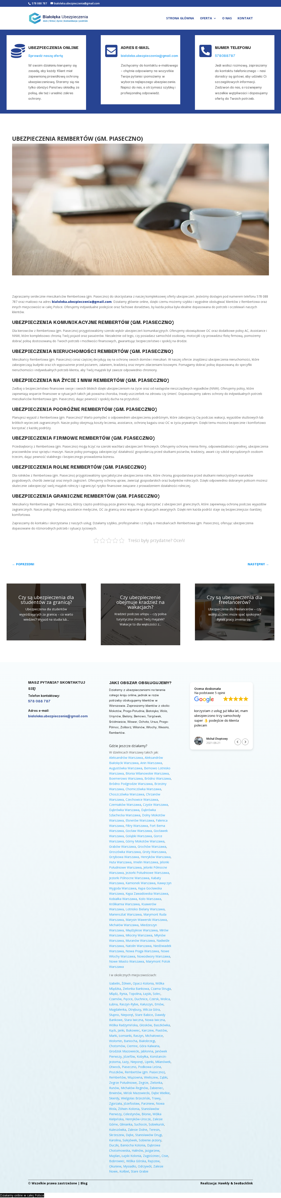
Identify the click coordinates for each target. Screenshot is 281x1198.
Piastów (161, 1030)
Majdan (114, 1156)
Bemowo (140, 716)
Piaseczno (129, 1067)
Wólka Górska (136, 1161)
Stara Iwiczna (133, 1020)
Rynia (123, 994)
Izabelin (114, 983)
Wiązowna (135, 1077)
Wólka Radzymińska (123, 1025)
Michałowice (154, 1036)
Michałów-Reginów (134, 1088)
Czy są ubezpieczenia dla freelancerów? (234, 599)
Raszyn (138, 1036)
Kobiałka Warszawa (123, 899)
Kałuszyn (146, 1004)
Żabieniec (156, 1088)
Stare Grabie (139, 1171)
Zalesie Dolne (137, 1130)
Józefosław (131, 1103)
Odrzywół (144, 1166)
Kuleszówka (117, 1130)
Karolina (115, 1140)
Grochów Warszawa (152, 846)
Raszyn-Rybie (128, 1004)
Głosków (145, 1025)
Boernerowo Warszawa (126, 778)
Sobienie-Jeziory (150, 1140)
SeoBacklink (243, 1183)
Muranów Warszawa (140, 940)
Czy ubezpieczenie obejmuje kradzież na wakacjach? (140, 602)
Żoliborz (125, 727)
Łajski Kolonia (131, 1156)
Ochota (144, 721)
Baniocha (130, 1041)
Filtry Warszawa (137, 826)
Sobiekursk (156, 1124)
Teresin (154, 1130)
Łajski (147, 994)
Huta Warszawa (120, 862)
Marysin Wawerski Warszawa (146, 920)
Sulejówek (129, 1140)
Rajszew (154, 1161)
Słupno (114, 1015)
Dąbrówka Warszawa (124, 810)
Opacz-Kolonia (143, 983)
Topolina (135, 994)
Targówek (154, 716)
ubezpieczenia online (53, 47)
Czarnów (115, 999)
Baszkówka (162, 1025)
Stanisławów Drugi (148, 1135)
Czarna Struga (161, 989)
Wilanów (139, 727)
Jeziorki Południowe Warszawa (147, 873)
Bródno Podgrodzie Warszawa (131, 784)
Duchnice (141, 999)
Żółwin (126, 983)
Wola (163, 710)
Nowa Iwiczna (155, 1020)
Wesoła (163, 727)
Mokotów (115, 710)
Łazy (125, 1062)
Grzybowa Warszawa (124, 857)
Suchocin (140, 1124)
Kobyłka (142, 1056)
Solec (156, 994)
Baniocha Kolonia (132, 1145)
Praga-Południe (133, 710)
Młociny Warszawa (139, 935)
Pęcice (128, 999)
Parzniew (147, 1103)
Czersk (154, 999)
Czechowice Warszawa (142, 799)
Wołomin (115, 1041)
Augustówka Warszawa (125, 768)
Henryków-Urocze (138, 1119)
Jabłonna (147, 1051)
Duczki (114, 1145)
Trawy (156, 1098)
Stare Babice (144, 1015)
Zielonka (156, 1083)
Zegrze (143, 1083)
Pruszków (116, 1072)
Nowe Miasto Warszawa (126, 961)
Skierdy (114, 1098)
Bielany (127, 716)
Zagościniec (151, 1156)
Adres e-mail (135, 47)
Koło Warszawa (150, 899)
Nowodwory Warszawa (153, 956)
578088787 (225, 55)
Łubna (113, 1004)
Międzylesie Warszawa (142, 930)
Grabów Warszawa (122, 846)
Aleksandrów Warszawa (126, 757)
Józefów (129, 1056)
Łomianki (125, 1036)
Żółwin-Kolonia (128, 1109)
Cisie (165, 1156)
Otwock (114, 1067)
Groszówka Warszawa (125, 852)
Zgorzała (115, 1103)
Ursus (154, 721)
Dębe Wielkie (160, 1093)
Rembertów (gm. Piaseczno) (145, 1072)
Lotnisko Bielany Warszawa (145, 909)
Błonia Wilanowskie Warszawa (147, 773)
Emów (159, 1004)
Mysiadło (129, 1166)
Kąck (112, 1030)
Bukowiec (133, 1030)
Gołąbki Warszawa (139, 836)
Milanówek (163, 1062)
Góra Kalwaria (149, 1046)
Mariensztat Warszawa (125, 914)
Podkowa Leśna (149, 1067)
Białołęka (152, 710)
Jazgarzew (152, 1150)
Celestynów (131, 1114)
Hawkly (224, 1183)
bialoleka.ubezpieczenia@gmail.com (149, 55)
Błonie (146, 1114)
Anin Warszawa (151, 763)
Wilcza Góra (151, 1009)
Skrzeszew (116, 1135)
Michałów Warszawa (124, 925)
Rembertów (117, 732)
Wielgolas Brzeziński (135, 1098)
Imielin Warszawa (145, 862)
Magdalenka (117, 1009)
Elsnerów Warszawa (140, 820)
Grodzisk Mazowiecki (124, 1051)
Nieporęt (127, 1015)
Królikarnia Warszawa (124, 904)
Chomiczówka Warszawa (143, 789)
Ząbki (163, 1077)
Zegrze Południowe (123, 1083)
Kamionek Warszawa (140, 883)
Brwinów (115, 1093)
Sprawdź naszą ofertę (45, 55)
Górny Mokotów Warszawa (145, 841)
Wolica (165, 999)
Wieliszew (151, 1077)
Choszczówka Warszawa (126, 794)
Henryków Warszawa (156, 857)
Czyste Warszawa (155, 804)
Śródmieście (117, 721)
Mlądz (113, 994)
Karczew (148, 1030)
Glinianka (126, 1124)
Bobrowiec (116, 1161)
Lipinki (149, 1062)
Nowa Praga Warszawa (142, 951)
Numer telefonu (233, 47)
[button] (245, 742)
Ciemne (132, 1046)
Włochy (151, 727)
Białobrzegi (147, 1041)
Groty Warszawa (154, 852)
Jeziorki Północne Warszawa (129, 878)
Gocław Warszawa (139, 831)
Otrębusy (134, 1009)
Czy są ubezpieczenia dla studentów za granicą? (46, 599)
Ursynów (115, 716)
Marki (113, 1036)
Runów (114, 1088)
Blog (84, 1183)
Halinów (137, 1150)
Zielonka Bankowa (136, 989)
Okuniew (115, 1166)
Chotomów (117, 1046)
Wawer (132, 721)
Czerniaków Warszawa (125, 804)
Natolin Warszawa (138, 946)
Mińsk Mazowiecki (136, 1093)
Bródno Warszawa (157, 778)
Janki (121, 1030)
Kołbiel (124, 1171)
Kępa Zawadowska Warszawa (147, 893)
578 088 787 (39, 3)
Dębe (129, 1135)
